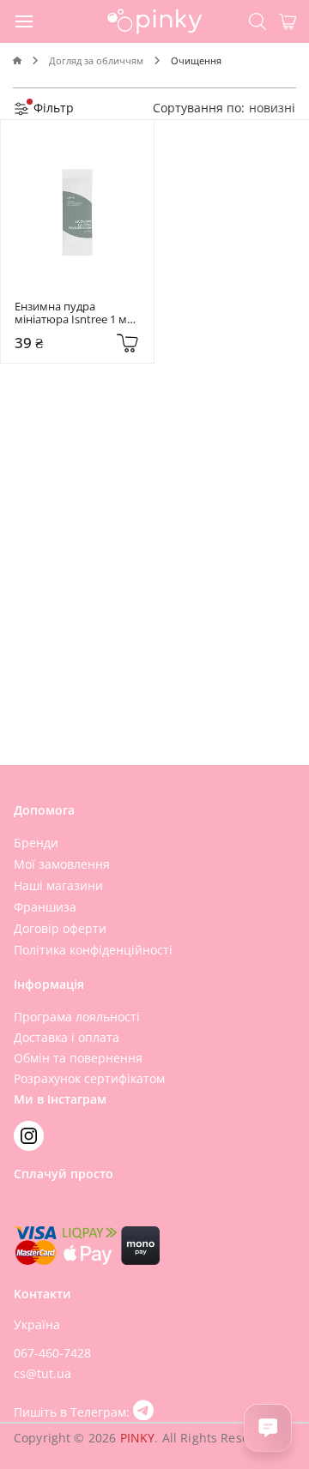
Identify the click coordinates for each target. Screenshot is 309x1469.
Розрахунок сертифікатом (89, 1078)
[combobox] (272, 107)
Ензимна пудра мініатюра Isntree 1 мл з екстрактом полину (75, 313)
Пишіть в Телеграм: (73, 1412)
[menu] (25, 21)
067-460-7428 (52, 1353)
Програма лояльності (77, 1016)
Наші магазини (58, 885)
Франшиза (45, 907)
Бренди (36, 842)
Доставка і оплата (66, 1037)
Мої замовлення (62, 864)
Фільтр (52, 107)
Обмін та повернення (78, 1058)
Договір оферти (60, 928)
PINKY (137, 1438)
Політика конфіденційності (93, 950)
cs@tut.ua (42, 1373)
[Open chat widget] (268, 1428)
